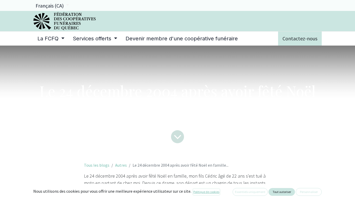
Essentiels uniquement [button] (250, 192)
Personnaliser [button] (309, 192)
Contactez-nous (299, 38)
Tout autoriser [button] (282, 192)
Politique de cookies (206, 192)
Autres (121, 165)
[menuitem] (51, 39)
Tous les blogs (96, 165)
